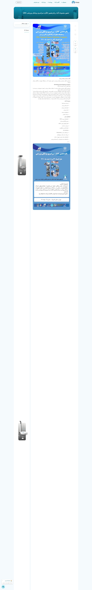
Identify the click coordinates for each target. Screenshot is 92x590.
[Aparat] (75, 34)
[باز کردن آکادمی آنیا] (54, 2)
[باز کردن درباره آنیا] (41, 2)
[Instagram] (75, 26)
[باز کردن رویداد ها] (48, 2)
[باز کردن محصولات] (61, 2)
